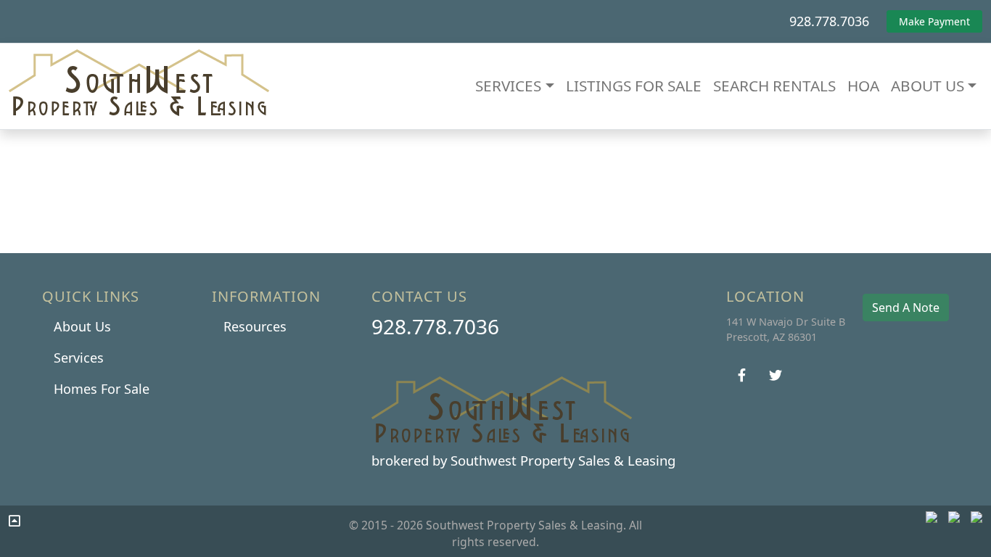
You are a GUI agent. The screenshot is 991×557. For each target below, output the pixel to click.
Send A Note (905, 307)
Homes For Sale (101, 388)
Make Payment (934, 21)
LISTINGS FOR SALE (634, 85)
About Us (82, 326)
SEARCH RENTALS (774, 85)
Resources (255, 326)
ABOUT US (927, 85)
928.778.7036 (829, 21)
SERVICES (508, 85)
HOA (863, 85)
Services (79, 357)
